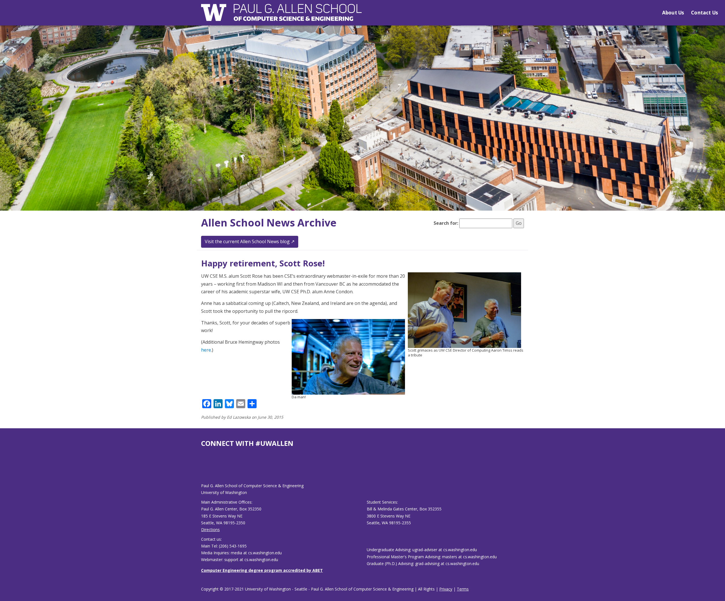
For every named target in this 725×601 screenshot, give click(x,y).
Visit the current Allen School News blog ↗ (250, 241)
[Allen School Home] (281, 16)
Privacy (445, 589)
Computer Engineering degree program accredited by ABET (262, 570)
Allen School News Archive (268, 223)
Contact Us (704, 12)
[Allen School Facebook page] (202, 469)
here (206, 350)
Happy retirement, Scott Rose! (263, 263)
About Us (673, 12)
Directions (210, 529)
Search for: (446, 223)
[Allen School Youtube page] (205, 469)
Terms (463, 589)
